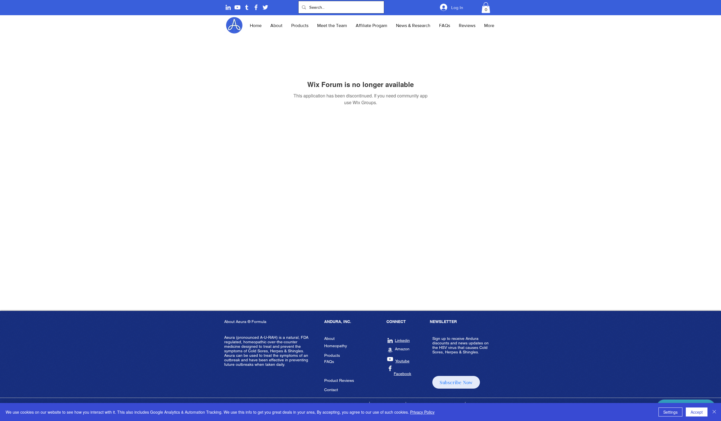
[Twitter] (265, 7)
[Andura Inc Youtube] (390, 359)
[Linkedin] (228, 7)
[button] (485, 7)
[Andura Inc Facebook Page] (256, 7)
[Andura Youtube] (237, 7)
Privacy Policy (422, 412)
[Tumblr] (246, 7)
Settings (670, 412)
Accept (697, 412)
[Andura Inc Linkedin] (390, 340)
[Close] (714, 411)
